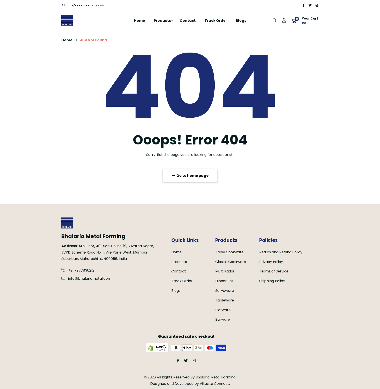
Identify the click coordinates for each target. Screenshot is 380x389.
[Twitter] (310, 5)
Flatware (223, 309)
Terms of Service (274, 271)
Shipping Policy (272, 280)
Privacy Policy (271, 261)
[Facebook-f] (303, 5)
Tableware (224, 300)
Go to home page (192, 175)
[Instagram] (317, 5)
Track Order (216, 20)
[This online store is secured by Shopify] (157, 347)
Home (139, 20)
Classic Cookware (230, 261)
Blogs (241, 20)
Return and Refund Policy (280, 252)
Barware (222, 319)
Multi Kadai (224, 271)
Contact (188, 20)
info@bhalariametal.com (85, 5)
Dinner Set (224, 280)
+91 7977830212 (81, 270)
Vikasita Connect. (215, 383)
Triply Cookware (229, 252)
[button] (305, 20)
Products (162, 20)
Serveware (224, 290)
